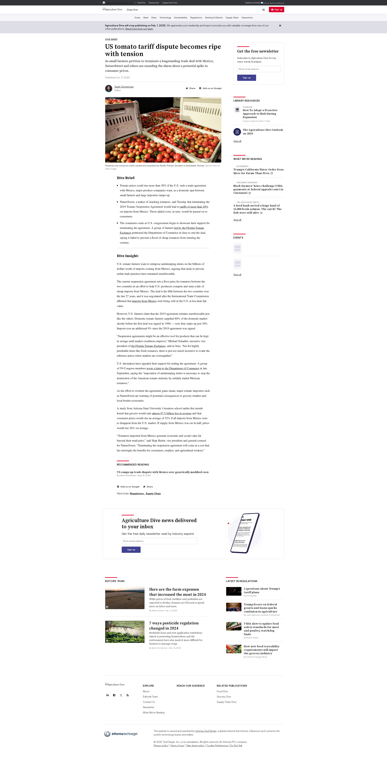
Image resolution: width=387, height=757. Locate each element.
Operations (247, 17)
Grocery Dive (154, 3)
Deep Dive (132, 9)
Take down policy (195, 745)
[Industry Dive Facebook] (114, 695)
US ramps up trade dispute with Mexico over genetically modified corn (163, 472)
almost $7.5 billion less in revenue (172, 413)
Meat (145, 17)
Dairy (153, 17)
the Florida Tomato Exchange (148, 346)
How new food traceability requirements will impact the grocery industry (261, 649)
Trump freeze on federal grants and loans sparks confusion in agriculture (260, 607)
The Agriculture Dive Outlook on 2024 (263, 131)
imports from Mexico (144, 301)
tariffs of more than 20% (193, 206)
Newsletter (148, 707)
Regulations (196, 17)
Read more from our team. (139, 28)
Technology (165, 17)
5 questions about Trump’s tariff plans (262, 590)
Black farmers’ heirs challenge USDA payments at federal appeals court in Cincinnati (258, 189)
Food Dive (141, 3)
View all (237, 141)
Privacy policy (161, 745)
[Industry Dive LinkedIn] (107, 695)
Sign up (278, 9)
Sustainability (180, 17)
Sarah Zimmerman (124, 86)
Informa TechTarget (205, 730)
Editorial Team (150, 696)
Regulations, (137, 493)
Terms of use (177, 745)
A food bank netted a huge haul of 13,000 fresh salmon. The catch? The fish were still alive (257, 209)
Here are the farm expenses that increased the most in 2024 (177, 592)
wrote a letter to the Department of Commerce (172, 368)
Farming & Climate (214, 17)
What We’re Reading (154, 712)
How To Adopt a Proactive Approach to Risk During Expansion (260, 113)
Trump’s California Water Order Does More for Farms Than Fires (258, 171)
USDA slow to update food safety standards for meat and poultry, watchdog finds (261, 629)
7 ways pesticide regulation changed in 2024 (174, 625)
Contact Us (149, 701)
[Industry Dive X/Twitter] (121, 695)
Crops (137, 17)
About (146, 691)
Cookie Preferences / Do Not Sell (224, 745)
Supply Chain (232, 17)
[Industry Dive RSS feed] (127, 695)
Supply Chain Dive (170, 3)
